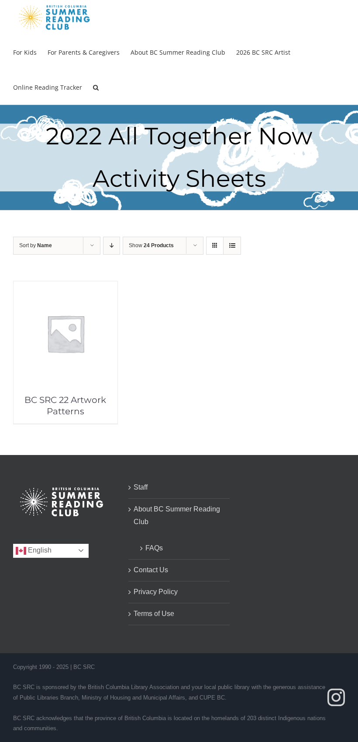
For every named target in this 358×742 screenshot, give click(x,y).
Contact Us (151, 570)
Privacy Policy (156, 591)
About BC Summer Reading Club (177, 515)
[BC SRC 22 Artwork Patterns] (65, 287)
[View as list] (232, 245)
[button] (96, 87)
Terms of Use (154, 613)
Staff (141, 487)
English (39, 550)
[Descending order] (111, 246)
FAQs (154, 548)
